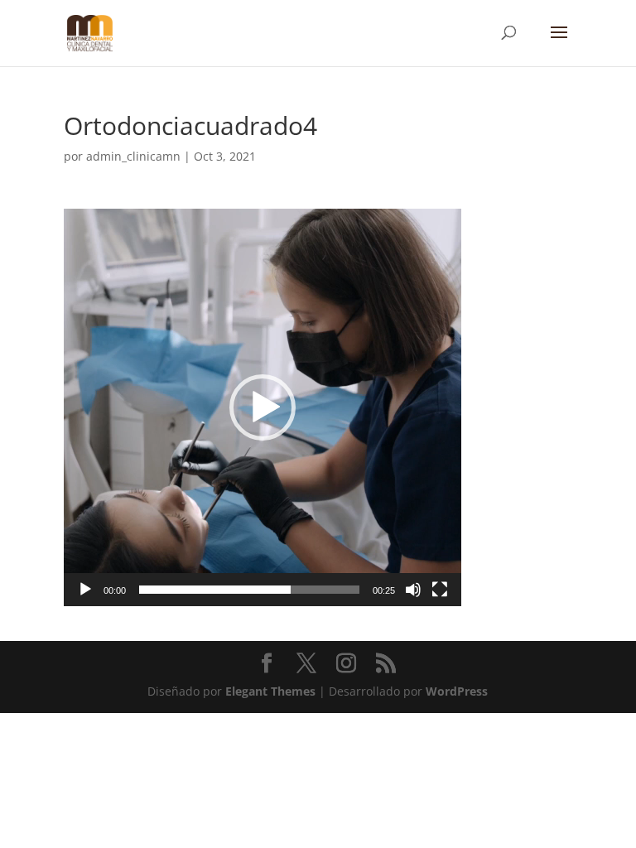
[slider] (249, 589)
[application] (262, 407)
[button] (262, 407)
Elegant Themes (270, 691)
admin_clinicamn (133, 156)
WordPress (457, 691)
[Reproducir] (85, 589)
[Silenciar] (413, 589)
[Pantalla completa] (439, 589)
